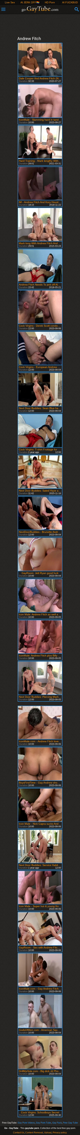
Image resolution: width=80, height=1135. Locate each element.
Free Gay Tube (70, 1122)
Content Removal (34, 1132)
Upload (48, 1132)
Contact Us (18, 1132)
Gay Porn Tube (43, 1122)
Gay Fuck (57, 1122)
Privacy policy (59, 1132)
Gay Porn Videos (26, 1122)
